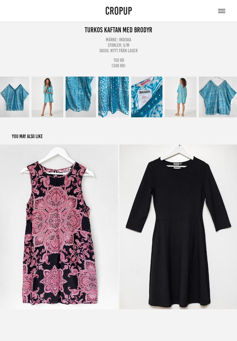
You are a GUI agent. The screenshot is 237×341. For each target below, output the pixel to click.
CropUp (118, 11)
